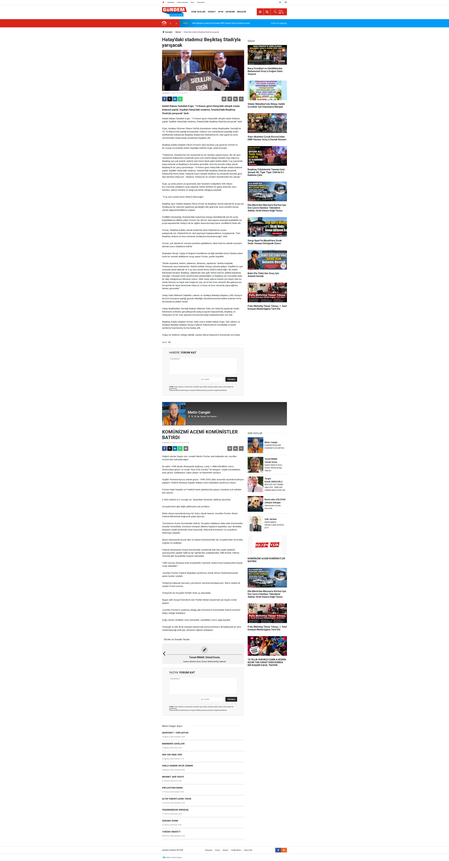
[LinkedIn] (175, 99)
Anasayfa (168, 32)
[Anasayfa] (163, 2)
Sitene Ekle (201, 2)
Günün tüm (279, 23)
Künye (217, 850)
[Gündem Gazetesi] (174, 12)
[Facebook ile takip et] (278, 850)
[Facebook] (164, 99)
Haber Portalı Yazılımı (174, 857)
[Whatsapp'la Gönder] (180, 99)
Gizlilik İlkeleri (236, 850)
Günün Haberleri (182, 2)
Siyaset (212, 12)
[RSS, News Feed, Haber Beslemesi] (284, 850)
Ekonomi (230, 12)
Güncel (178, 32)
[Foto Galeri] (285, 2)
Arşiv (192, 2)
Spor (220, 12)
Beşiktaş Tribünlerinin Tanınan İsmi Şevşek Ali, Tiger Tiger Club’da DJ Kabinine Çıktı (220, 23)
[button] (229, 99)
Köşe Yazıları (198, 12)
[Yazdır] (224, 99)
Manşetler (171, 2)
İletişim (225, 850)
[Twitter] (169, 99)
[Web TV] (280, 2)
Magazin (241, 12)
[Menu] (260, 12)
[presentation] (170, 23)
